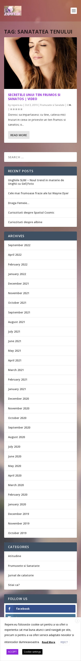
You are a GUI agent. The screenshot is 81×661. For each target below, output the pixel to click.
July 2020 (14, 446)
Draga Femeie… (18, 203)
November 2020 (18, 408)
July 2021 (14, 331)
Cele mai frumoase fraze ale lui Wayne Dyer (38, 193)
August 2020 (16, 437)
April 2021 (14, 360)
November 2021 (18, 293)
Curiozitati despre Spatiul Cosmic (31, 212)
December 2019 (18, 514)
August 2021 (16, 322)
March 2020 (16, 485)
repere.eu (16, 105)
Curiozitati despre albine (25, 222)
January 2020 (17, 504)
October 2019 (17, 533)
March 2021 (16, 370)
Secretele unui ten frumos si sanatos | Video (34, 97)
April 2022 (14, 254)
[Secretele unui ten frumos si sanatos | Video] (40, 63)
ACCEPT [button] (12, 651)
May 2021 (14, 350)
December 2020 (18, 398)
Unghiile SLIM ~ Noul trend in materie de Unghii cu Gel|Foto (36, 181)
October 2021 (17, 302)
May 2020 (14, 466)
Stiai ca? (14, 585)
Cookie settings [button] (32, 651)
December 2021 (18, 283)
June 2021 (14, 341)
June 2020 (14, 456)
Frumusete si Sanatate (52, 105)
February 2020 (17, 494)
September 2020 (19, 427)
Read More (18, 135)
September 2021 (19, 312)
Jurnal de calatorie (21, 575)
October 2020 (17, 418)
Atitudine (14, 556)
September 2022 (19, 245)
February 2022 (17, 264)
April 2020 (14, 475)
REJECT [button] (64, 642)
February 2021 (17, 379)
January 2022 (17, 274)
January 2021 (17, 389)
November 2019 (18, 523)
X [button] (77, 621)
